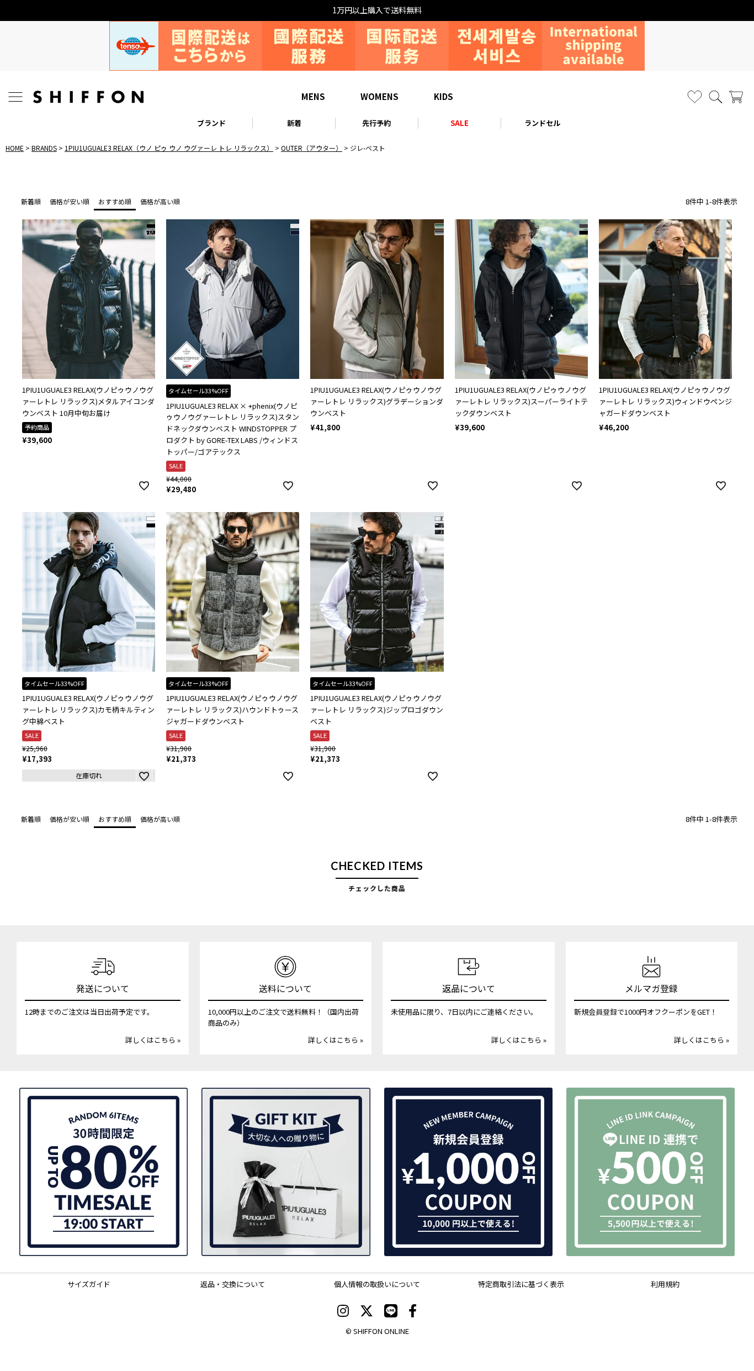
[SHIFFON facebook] (413, 1312)
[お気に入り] (694, 97)
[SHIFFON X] (366, 1312)
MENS (313, 96)
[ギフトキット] (286, 1172)
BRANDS (44, 147)
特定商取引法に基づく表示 (521, 1284)
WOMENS (379, 96)
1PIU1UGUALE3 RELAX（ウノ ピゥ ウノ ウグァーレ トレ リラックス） (169, 147)
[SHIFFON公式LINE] (390, 1312)
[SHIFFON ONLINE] (88, 97)
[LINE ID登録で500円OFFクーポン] (650, 1172)
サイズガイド (88, 1284)
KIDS (443, 96)
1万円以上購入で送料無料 (377, 10)
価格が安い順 (69, 201)
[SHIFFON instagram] (343, 1312)
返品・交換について (232, 1284)
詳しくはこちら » (152, 1040)
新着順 (31, 201)
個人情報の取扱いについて (377, 1284)
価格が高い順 (160, 201)
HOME (15, 147)
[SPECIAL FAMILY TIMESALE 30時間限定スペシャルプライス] (103, 1172)
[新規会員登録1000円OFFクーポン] (468, 1172)
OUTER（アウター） (311, 147)
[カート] (736, 97)
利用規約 (665, 1284)
